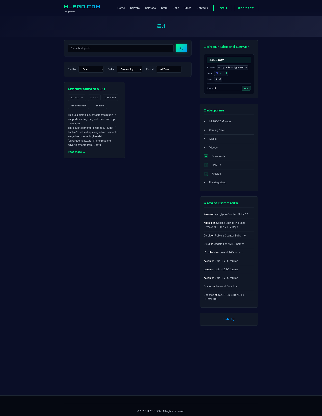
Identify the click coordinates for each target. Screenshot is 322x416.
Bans (176, 8)
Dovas (207, 286)
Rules (187, 8)
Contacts (202, 8)
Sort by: (72, 69)
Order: (111, 69)
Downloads (218, 156)
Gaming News (217, 130)
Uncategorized (217, 182)
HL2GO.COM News (220, 121)
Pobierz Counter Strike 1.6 (230, 235)
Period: (150, 69)
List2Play (229, 319)
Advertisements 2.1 (86, 89)
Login (222, 8)
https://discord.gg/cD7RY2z (234, 67)
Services (150, 8)
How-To (216, 165)
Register (246, 8)
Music (213, 138)
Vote (246, 88)
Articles (216, 173)
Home (121, 8)
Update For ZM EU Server (229, 244)
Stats (164, 8)
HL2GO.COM (82, 7)
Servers (135, 8)
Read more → (76, 152)
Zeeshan (209, 294)
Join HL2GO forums (231, 252)
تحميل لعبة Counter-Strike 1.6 (232, 214)
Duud (207, 244)
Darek (207, 235)
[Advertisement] (229, 359)
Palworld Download (227, 286)
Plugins (100, 105)
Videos (213, 147)
